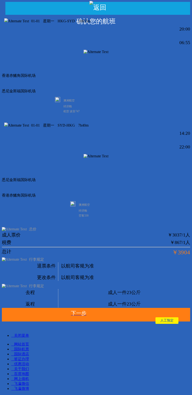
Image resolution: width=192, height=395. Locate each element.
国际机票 (21, 349)
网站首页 (21, 344)
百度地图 (21, 374)
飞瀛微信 (21, 384)
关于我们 (21, 369)
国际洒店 (21, 354)
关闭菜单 (21, 335)
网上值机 (21, 379)
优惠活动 (21, 364)
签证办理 (21, 359)
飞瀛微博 (21, 389)
